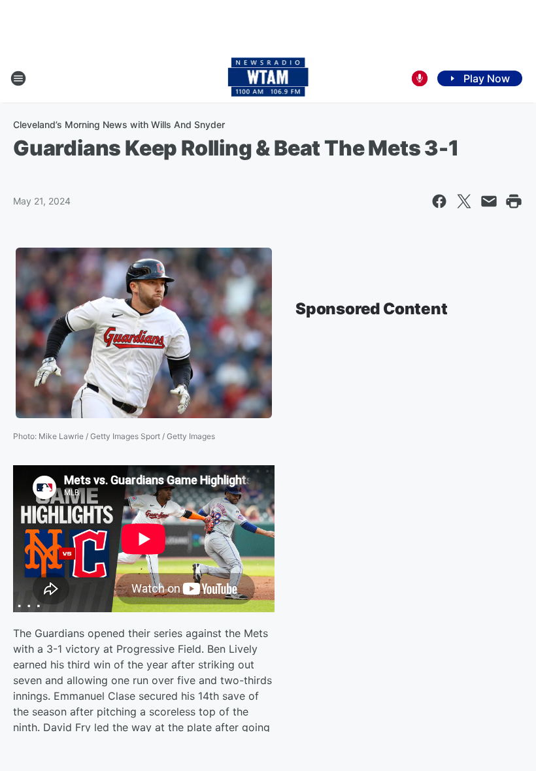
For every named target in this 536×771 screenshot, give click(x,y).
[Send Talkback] (419, 78)
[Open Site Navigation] (18, 78)
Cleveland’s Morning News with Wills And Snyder (119, 124)
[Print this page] (514, 201)
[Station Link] (268, 78)
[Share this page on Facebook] (439, 201)
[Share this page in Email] (489, 201)
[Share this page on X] (464, 201)
